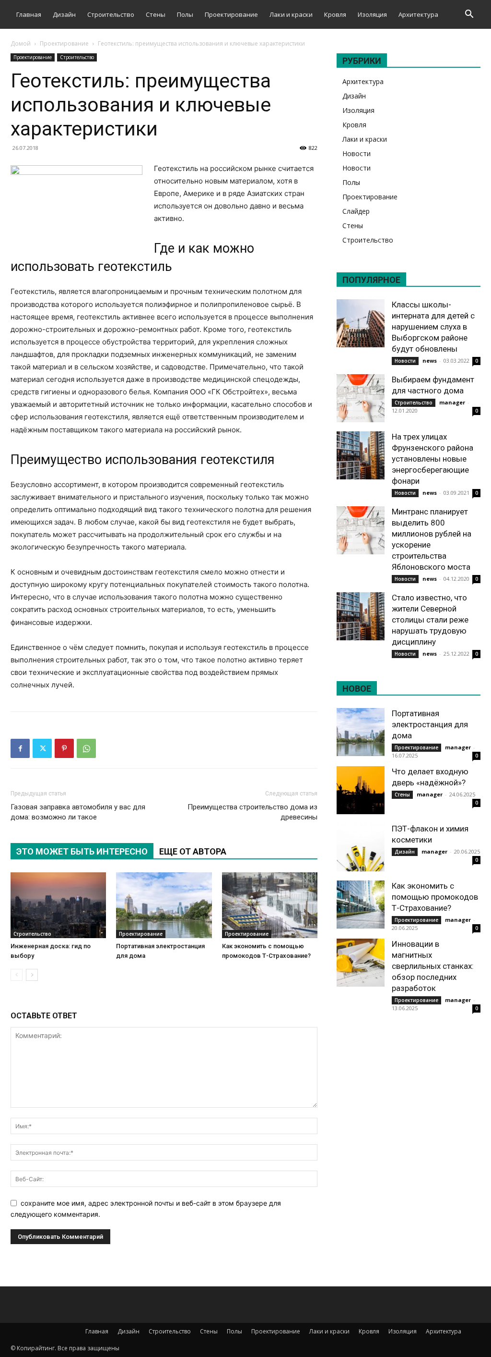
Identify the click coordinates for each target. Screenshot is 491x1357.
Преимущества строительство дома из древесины (252, 812)
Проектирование (231, 14)
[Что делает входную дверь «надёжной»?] (361, 790)
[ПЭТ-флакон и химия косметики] (361, 847)
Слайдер (356, 211)
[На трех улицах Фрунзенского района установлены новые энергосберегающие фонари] (361, 455)
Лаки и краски (291, 14)
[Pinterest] (64, 748)
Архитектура (418, 14)
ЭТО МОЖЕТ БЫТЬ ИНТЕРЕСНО (82, 851)
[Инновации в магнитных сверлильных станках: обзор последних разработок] (361, 963)
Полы (185, 14)
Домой (21, 43)
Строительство (110, 14)
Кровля (335, 14)
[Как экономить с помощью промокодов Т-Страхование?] (269, 905)
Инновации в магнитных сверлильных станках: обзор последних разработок (433, 966)
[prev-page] (17, 975)
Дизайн (64, 14)
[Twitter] (42, 748)
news (429, 360)
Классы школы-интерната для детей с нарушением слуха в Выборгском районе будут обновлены (433, 327)
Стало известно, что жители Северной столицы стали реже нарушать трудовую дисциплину (430, 620)
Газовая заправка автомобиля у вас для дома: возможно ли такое (78, 812)
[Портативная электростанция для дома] (163, 905)
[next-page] (32, 975)
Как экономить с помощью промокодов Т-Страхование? (435, 897)
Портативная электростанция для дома (430, 724)
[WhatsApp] (86, 748)
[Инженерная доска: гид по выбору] (58, 905)
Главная (28, 14)
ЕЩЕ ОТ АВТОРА (192, 851)
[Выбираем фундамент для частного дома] (361, 398)
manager (452, 402)
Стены (155, 14)
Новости (356, 153)
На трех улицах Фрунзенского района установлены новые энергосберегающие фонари (432, 459)
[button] (468, 15)
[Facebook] (20, 748)
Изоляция (372, 14)
